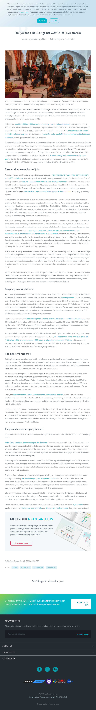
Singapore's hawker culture (57, 508)
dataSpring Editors (38, 39)
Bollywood (38, 567)
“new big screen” (67, 297)
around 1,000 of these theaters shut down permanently (44, 181)
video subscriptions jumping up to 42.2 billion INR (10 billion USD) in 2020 (55, 318)
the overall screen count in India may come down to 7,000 (47, 191)
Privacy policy (42, 704)
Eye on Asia (78, 504)
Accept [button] (42, 21)
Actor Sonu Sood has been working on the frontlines (26, 442)
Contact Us (8, 658)
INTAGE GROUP (60, 697)
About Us (7, 646)
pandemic (51, 567)
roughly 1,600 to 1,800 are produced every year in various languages (42, 124)
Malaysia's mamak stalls (32, 508)
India (15, 567)
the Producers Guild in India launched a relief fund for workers (38, 394)
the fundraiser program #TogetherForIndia (39, 478)
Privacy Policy (24, 12)
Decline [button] (54, 21)
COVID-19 (25, 567)
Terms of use (54, 704)
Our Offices (8, 652)
